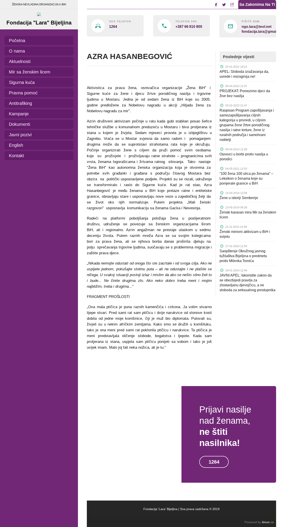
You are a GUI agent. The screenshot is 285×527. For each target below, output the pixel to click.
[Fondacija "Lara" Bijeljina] (39, 13)
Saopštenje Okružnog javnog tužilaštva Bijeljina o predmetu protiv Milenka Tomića (243, 256)
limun (268, 522)
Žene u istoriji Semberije (239, 198)
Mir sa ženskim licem (29, 71)
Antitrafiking (20, 103)
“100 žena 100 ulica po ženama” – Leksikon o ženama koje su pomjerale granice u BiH (246, 178)
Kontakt (16, 155)
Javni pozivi (20, 134)
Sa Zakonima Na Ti (257, 4)
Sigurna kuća (22, 82)
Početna (17, 40)
